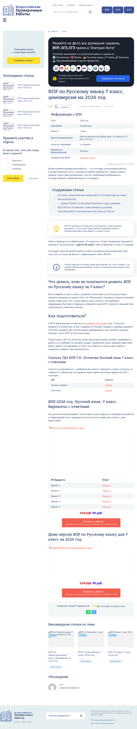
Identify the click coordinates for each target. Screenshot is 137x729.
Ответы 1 (106, 485)
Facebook (16, 168)
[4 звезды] (112, 606)
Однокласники (19, 164)
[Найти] (90, 13)
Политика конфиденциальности (103, 720)
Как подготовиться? (67, 199)
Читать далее (56, 667)
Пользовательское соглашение (103, 723)
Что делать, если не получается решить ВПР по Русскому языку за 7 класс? (92, 195)
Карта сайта (57, 5)
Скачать (108, 385)
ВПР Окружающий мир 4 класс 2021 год (29, 99)
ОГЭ (118, 10)
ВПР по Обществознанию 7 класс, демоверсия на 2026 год (59, 656)
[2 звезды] (96, 606)
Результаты (33, 178)
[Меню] (4, 20)
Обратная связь (85, 5)
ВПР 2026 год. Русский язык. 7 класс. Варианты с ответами (85, 207)
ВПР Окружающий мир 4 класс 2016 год (29, 126)
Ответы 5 (106, 506)
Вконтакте (17, 160)
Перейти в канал (23, 60)
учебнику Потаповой (96, 323)
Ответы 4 (106, 501)
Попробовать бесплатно (113, 78)
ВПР (107, 10)
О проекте (70, 5)
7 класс (53, 635)
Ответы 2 (106, 490)
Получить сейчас (87, 157)
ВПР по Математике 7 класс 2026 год (90, 654)
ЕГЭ (129, 10)
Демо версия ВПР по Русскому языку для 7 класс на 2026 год (86, 211)
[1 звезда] (93, 606)
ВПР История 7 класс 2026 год (119, 654)
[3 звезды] (102, 606)
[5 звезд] (121, 606)
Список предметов (59, 715)
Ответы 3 (106, 496)
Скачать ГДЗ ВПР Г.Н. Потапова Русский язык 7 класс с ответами (90, 203)
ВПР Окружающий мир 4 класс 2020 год (29, 113)
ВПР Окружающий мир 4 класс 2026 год (29, 86)
